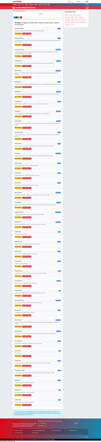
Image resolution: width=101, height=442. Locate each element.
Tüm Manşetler (74, 430)
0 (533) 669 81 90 (27, 276)
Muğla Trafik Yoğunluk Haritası (39, 430)
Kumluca (77, 22)
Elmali (72, 17)
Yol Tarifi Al (18, 33)
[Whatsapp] (75, 423)
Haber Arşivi (36, 432)
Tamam (52, 439)
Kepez (84, 19)
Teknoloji (40, 4)
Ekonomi (31, 4)
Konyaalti (67, 22)
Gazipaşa (81, 17)
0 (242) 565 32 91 (27, 168)
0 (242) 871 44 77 (27, 266)
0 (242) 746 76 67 (27, 116)
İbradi (73, 19)
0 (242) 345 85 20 (27, 44)
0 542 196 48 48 (43, 423)
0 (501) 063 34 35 (27, 77)
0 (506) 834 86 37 (27, 148)
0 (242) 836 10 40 (27, 295)
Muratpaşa (67, 24)
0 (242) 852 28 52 (27, 375)
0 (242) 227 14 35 (27, 178)
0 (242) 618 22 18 (27, 315)
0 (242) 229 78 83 (27, 127)
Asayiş (19, 4)
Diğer (48, 4)
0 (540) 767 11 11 (27, 207)
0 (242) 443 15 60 (27, 217)
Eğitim (26, 4)
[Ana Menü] (87, 4)
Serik (72, 24)
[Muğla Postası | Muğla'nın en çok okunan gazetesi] (17, 1)
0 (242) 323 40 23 (27, 158)
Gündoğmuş (67, 19)
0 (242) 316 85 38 (27, 227)
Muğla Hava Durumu (19, 430)
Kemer (80, 19)
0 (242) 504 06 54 (27, 106)
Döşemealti (67, 17)
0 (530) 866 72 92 (27, 65)
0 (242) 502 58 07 (27, 96)
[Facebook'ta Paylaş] (14, 17)
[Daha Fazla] (21, 17)
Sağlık (35, 4)
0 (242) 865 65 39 (27, 385)
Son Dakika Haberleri (19, 432)
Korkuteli (72, 22)
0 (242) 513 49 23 (27, 256)
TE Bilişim (86, 437)
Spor (23, 4)
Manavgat (83, 22)
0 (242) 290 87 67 (27, 56)
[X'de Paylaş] (17, 17)
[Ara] (86, 4)
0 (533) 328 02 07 (27, 336)
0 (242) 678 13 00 (27, 346)
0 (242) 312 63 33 (27, 197)
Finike (76, 17)
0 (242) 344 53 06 (27, 326)
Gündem (15, 4)
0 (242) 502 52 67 (27, 246)
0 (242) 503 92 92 (27, 285)
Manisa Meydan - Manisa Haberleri (7, 441)
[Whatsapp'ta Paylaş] (19, 17)
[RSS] (77, 423)
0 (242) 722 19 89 (27, 236)
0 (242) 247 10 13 (27, 305)
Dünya (44, 4)
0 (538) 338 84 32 (27, 33)
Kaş (76, 19)
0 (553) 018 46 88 (27, 365)
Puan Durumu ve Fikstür (56, 430)
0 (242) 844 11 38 (27, 395)
